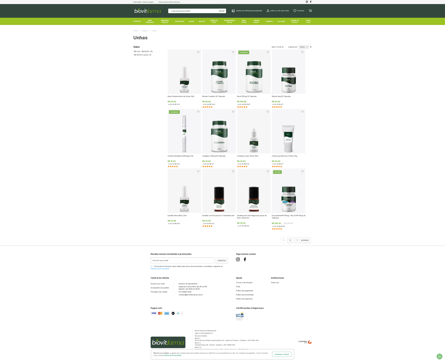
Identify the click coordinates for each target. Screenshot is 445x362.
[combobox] (191, 11)
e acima (143, 55)
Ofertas (137, 21)
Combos (269, 21)
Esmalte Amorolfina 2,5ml (177, 215)
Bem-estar (244, 21)
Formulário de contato (159, 292)
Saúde (191, 21)
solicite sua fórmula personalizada (249, 11)
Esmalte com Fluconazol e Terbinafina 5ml (218, 215)
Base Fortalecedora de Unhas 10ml (181, 96)
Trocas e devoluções (244, 283)
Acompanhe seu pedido (160, 288)
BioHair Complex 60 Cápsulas (213, 96)
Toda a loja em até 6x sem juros (169, 2)
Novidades (179, 21)
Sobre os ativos (295, 21)
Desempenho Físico (229, 21)
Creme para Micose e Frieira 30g (284, 156)
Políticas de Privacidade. (160, 269)
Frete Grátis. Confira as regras (143, 2)
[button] (198, 52)
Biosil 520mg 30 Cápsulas (247, 96)
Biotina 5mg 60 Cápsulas (281, 96)
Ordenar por (292, 47)
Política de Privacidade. (173, 355)
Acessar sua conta (158, 284)
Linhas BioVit (256, 21)
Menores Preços (165, 21)
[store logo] (147, 11)
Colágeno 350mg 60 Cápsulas (214, 156)
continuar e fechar (282, 354)
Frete (238, 287)
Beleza (202, 21)
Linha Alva (308, 21)
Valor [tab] (136, 46)
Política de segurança (244, 299)
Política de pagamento (244, 291)
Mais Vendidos (150, 21)
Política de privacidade (245, 295)
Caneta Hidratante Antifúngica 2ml (180, 156)
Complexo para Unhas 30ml (247, 156)
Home (135, 31)
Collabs (281, 21)
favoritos (300, 11)
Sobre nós (275, 283)
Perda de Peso (214, 21)
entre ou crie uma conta (280, 11)
